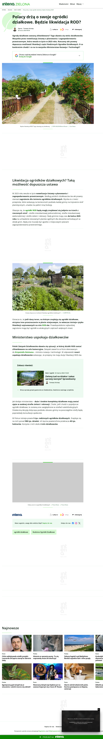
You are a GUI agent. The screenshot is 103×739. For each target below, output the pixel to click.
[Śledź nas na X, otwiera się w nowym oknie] (79, 523)
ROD (44, 325)
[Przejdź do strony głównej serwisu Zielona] (23, 4)
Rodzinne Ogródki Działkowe (44, 532)
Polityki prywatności (54, 731)
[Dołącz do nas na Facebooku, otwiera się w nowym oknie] (73, 523)
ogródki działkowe (21, 532)
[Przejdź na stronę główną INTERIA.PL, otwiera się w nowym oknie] (8, 4)
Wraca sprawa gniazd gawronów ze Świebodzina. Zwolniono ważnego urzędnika (47, 390)
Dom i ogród (17, 10)
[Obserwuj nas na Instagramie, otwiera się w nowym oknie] (76, 523)
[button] (63, 4)
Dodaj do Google (36, 57)
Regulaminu (42, 731)
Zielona (10, 10)
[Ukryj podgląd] (99, 709)
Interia (4, 10)
